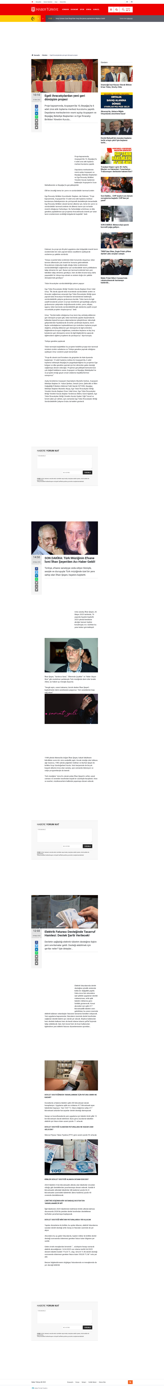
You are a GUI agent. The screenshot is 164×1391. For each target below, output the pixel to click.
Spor (82, 9)
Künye (77, 1382)
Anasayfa (70, 1382)
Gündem (65, 9)
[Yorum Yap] (36, 127)
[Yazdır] (36, 123)
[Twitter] (36, 109)
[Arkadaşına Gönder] (36, 120)
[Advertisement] (82, 38)
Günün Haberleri (48, 2)
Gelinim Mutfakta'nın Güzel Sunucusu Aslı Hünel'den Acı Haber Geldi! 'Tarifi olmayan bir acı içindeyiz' (80, 18)
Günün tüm (126, 18)
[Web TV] (127, 2)
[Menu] (111, 9)
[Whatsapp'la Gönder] (36, 116)
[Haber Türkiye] (44, 9)
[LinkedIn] (36, 113)
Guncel (96, 9)
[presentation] (38, 18)
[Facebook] (36, 106)
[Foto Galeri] (132, 2)
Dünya (88, 9)
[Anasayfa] (32, 2)
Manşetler (38, 2)
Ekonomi (74, 9)
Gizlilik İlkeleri (92, 1382)
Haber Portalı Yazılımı (41, 1388)
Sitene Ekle (63, 2)
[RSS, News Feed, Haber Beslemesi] (130, 1382)
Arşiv (56, 2)
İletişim (84, 1382)
